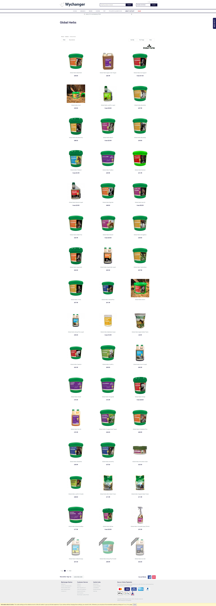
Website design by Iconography (124, 600)
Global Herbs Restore (140, 170)
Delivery (79, 585)
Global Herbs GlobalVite (76, 461)
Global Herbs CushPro (108, 364)
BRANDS (82, 11)
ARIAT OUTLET (129, 11)
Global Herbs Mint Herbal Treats (108, 494)
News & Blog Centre (65, 589)
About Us (63, 584)
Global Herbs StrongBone (140, 234)
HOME (75, 11)
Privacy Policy (126, 604)
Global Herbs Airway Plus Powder (108, 558)
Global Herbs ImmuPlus (108, 461)
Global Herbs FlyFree (108, 526)
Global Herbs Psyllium (108, 170)
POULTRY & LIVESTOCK (115, 11)
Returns (79, 584)
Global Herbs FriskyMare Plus (140, 429)
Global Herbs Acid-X (140, 299)
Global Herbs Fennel (76, 396)
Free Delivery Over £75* (108, 14)
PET (104, 11)
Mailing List (95, 584)
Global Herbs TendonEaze (140, 267)
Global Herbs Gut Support (140, 72)
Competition (96, 587)
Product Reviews (97, 589)
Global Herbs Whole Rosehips (76, 526)
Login (149, 2)
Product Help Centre (65, 587)
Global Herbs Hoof (76, 105)
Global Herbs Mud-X (108, 137)
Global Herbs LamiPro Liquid (108, 105)
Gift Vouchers (80, 593)
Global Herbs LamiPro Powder (76, 494)
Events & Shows (96, 585)
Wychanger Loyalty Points (83, 594)
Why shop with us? (81, 587)
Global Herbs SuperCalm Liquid (108, 267)
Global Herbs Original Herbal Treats (140, 494)
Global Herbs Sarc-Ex (140, 202)
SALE (139, 11)
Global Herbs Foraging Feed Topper (108, 429)
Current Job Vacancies (66, 585)
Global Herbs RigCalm (108, 202)
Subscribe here (78, 577)
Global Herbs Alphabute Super (108, 332)
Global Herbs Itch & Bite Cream (140, 461)
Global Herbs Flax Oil (76, 429)
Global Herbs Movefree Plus (76, 137)
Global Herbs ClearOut (75, 364)
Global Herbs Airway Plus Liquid (76, 332)
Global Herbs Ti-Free (76, 299)
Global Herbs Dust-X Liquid (140, 364)
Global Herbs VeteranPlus (108, 299)
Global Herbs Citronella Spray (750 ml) (140, 526)
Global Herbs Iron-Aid (140, 558)
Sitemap (95, 591)
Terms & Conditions (81, 589)
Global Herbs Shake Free (76, 234)
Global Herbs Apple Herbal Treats (140, 332)
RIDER (90, 11)
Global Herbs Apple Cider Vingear (108, 72)
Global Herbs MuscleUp (140, 137)
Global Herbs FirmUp (140, 396)
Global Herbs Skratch (108, 234)
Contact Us (154, 2)
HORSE (98, 11)
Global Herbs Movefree (140, 105)
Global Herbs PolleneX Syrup (76, 558)
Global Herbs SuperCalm (76, 267)
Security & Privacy (81, 591)
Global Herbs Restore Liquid (76, 202)
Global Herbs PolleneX (76, 170)
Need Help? (214, 23)
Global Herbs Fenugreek (108, 396)
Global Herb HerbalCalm (76, 72)
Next (70, 570)
